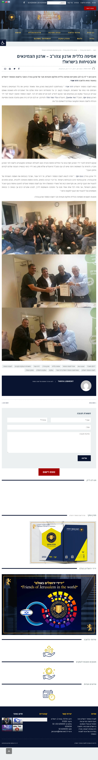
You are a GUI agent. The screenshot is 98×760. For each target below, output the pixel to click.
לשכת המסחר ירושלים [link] (88, 370)
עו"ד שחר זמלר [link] (52, 97)
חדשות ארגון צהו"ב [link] (85, 50)
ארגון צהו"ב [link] (45, 366)
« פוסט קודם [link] (92, 403)
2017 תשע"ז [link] (91, 366)
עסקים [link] (51, 370)
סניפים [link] (76, 3)
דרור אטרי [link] (74, 80)
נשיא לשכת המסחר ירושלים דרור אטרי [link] (67, 370)
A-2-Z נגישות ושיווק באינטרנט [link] (10, 743)
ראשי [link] (94, 50)
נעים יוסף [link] (87, 97)
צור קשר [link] (70, 3)
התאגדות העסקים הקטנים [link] (23, 366)
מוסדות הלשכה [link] (85, 3)
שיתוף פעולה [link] (30, 370)
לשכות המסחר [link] (7, 366)
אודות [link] (94, 3)
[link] (3, 43)
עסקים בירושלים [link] (41, 370)
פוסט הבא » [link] (5, 403)
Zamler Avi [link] (71, 97)
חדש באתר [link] (18, 713)
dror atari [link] (81, 366)
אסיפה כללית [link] (56, 366)
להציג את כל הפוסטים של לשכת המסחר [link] (42, 381)
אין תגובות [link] (62, 69)
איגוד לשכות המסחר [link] (69, 366)
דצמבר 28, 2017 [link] (78, 69)
